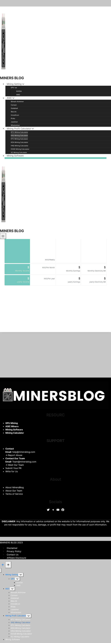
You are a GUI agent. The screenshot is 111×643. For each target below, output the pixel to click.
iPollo (13, 118)
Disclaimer (12, 548)
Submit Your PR (13, 468)
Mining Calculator (14, 432)
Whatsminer (15, 125)
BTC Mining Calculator (19, 132)
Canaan (14, 105)
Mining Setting (11, 574)
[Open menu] (3, 236)
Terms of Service (14, 494)
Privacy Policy (14, 551)
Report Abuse (15, 455)
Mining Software (15, 155)
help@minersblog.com (23, 452)
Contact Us (12, 554)
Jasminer (14, 122)
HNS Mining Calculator (19, 146)
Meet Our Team (16, 465)
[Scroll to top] (2, 564)
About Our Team (13, 490)
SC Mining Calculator (19, 152)
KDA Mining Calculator (19, 142)
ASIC (7, 588)
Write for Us (11, 471)
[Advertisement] (55, 313)
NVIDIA (19, 91)
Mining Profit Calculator (15, 615)
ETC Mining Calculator (19, 139)
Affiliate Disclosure (16, 557)
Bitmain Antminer (17, 101)
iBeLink (14, 112)
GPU (13, 579)
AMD (18, 95)
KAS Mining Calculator (19, 135)
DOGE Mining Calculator (20, 149)
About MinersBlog (14, 487)
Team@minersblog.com (24, 461)
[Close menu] (0, 570)
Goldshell (14, 108)
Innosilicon (15, 115)
